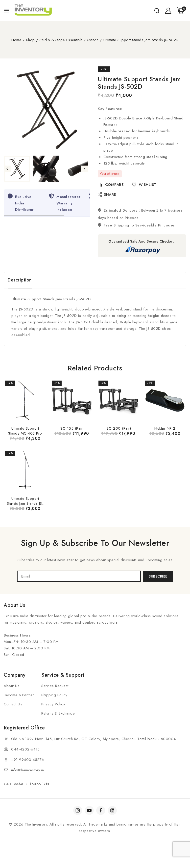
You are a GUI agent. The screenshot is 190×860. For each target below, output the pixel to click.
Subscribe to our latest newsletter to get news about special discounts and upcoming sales (95, 560)
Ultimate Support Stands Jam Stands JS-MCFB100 (25, 503)
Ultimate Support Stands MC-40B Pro (25, 431)
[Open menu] (7, 11)
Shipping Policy (54, 695)
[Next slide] (84, 169)
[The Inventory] (33, 10)
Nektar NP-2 (164, 428)
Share (110, 194)
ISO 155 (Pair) (72, 428)
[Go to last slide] (7, 169)
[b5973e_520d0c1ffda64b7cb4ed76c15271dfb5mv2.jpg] (47, 109)
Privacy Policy (53, 704)
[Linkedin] (112, 810)
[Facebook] (100, 810)
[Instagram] (77, 810)
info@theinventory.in (27, 770)
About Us (11, 686)
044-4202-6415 (25, 749)
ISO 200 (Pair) (118, 428)
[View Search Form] (157, 11)
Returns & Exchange (58, 713)
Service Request (55, 686)
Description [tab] (20, 280)
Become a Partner (19, 695)
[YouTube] (89, 810)
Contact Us (13, 704)
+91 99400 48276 (27, 759)
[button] (17, 169)
